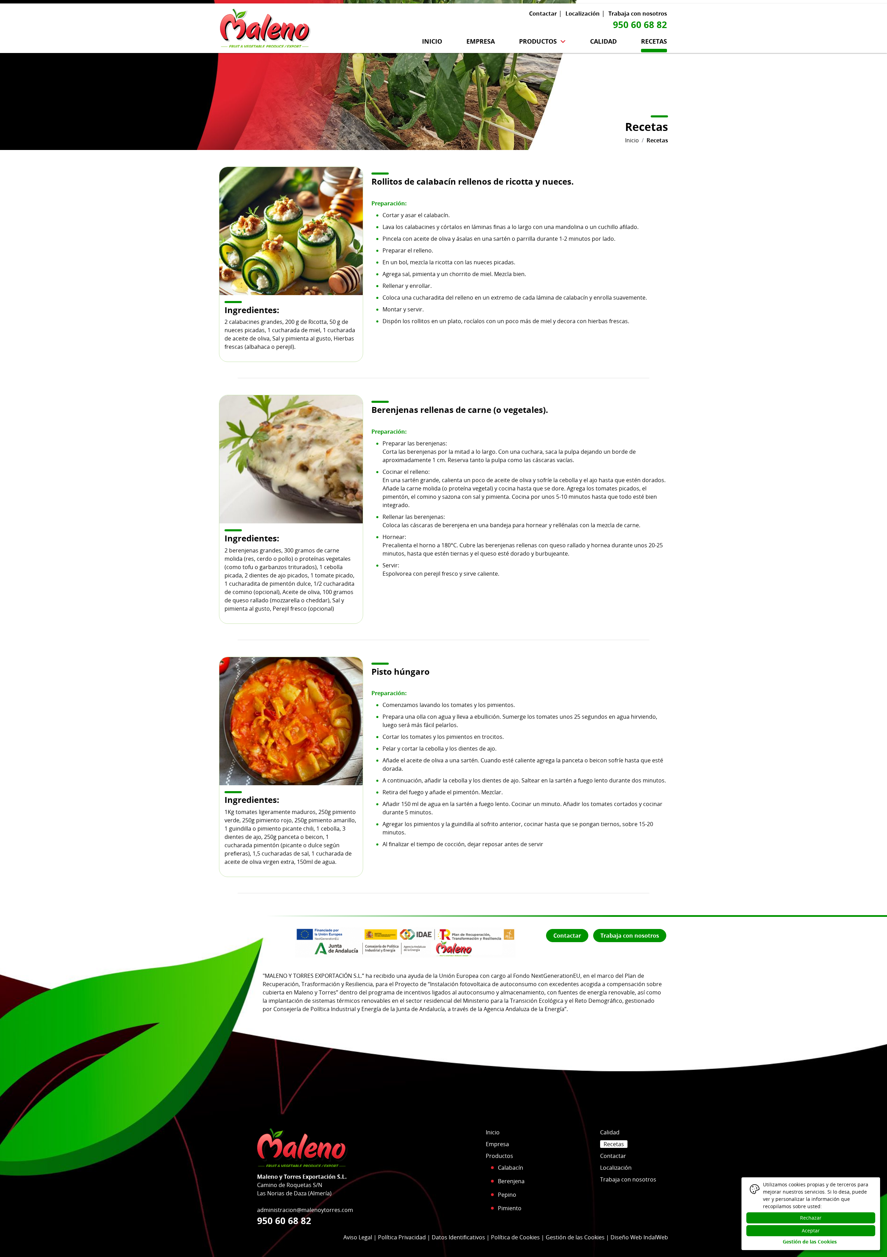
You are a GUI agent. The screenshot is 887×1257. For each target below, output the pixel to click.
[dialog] (810, 1213)
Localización (582, 13)
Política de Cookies (515, 1237)
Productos (538, 41)
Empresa (480, 41)
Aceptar (811, 1230)
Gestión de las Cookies (575, 1237)
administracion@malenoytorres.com (305, 1210)
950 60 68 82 (640, 24)
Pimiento (509, 1208)
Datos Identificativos (458, 1237)
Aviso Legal (357, 1237)
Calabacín (510, 1167)
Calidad (603, 41)
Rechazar (811, 1217)
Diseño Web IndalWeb (639, 1237)
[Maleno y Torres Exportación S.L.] (265, 26)
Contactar (543, 13)
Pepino (507, 1194)
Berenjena (511, 1181)
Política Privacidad (402, 1237)
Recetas (654, 41)
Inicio (432, 41)
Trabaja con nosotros (637, 13)
